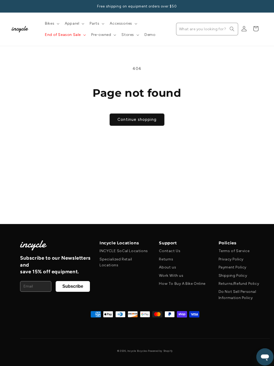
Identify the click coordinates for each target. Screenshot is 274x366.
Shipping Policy (233, 275)
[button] (52, 23)
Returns (166, 259)
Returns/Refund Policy (239, 283)
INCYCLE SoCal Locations (124, 251)
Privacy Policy (231, 259)
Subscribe (72, 286)
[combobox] (207, 29)
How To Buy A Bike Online (182, 283)
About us (167, 267)
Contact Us (169, 251)
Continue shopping (137, 119)
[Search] (232, 29)
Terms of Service (234, 251)
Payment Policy (232, 267)
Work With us (171, 275)
